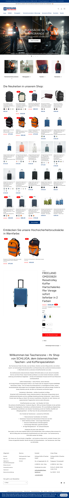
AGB (42, 491)
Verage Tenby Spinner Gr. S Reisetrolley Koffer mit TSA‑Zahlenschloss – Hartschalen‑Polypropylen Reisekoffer (34, 211)
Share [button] (45, 340)
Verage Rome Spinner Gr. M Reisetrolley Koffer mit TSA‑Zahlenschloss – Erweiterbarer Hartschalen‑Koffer (9, 184)
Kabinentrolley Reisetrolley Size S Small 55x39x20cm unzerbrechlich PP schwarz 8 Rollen (34, 105)
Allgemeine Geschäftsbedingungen (8, 461)
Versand (50, 306)
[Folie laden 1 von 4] (31, 56)
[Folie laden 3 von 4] (35, 56)
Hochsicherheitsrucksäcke (11, 76)
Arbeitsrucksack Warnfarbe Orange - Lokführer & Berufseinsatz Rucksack (34, 131)
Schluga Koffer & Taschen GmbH (16, 491)
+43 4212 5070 (39, 475)
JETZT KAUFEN (34, 40)
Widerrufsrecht (7, 465)
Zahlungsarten (22, 458)
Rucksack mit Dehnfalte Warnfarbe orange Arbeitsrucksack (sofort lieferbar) (12, 260)
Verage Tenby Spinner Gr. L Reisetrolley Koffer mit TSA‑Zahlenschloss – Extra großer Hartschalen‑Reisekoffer (9, 211)
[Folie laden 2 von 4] (33, 56)
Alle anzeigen (34, 222)
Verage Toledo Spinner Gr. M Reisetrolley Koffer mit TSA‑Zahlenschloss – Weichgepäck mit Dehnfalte (47, 183)
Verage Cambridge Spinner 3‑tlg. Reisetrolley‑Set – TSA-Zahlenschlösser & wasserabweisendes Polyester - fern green (46, 211)
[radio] (4, 109)
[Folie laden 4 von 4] (38, 56)
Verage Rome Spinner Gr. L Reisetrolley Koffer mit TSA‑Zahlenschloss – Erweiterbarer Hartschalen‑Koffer (59, 157)
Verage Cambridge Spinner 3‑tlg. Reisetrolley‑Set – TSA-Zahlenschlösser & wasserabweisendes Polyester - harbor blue (59, 211)
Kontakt (5, 456)
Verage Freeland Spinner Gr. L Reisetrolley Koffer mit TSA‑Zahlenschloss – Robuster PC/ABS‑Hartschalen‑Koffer (47, 132)
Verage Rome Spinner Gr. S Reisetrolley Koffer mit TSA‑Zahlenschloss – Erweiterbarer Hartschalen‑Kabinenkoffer (21, 184)
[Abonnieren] (26, 482)
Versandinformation (8, 467)
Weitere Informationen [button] (49, 495)
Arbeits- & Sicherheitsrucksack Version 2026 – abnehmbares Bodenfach (22, 131)
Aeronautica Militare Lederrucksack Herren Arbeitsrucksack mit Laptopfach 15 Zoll (58, 105)
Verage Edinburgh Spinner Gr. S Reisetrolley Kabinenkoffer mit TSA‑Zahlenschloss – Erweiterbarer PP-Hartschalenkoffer (46, 157)
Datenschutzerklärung (8, 472)
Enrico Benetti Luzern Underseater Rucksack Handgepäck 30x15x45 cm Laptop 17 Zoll (9, 105)
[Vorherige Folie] (28, 56)
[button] (10, 13)
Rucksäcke (57, 76)
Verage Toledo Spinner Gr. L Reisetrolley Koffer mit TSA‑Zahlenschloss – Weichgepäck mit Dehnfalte (34, 183)
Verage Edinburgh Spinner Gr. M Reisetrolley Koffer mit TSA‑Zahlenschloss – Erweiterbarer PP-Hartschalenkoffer (34, 157)
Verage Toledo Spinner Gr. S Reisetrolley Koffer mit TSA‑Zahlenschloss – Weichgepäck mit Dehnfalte (60, 183)
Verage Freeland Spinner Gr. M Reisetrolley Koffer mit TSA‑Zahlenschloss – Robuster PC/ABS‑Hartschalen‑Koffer (60, 132)
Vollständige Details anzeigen (52, 345)
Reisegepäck (26, 76)
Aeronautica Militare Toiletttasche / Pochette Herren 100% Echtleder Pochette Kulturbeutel (46, 105)
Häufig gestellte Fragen (24, 456)
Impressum (5, 469)
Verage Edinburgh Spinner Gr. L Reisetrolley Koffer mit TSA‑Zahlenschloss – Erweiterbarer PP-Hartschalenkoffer (22, 157)
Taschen (41, 76)
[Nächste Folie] (40, 56)
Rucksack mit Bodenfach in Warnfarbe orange (34, 259)
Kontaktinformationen (58, 491)
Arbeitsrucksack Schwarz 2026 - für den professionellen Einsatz (8, 131)
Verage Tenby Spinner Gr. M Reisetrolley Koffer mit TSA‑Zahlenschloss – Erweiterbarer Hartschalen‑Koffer (22, 211)
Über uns (5, 458)
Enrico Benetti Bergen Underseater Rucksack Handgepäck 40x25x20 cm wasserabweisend (21, 105)
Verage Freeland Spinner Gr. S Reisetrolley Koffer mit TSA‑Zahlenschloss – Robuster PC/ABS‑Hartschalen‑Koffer (9, 157)
